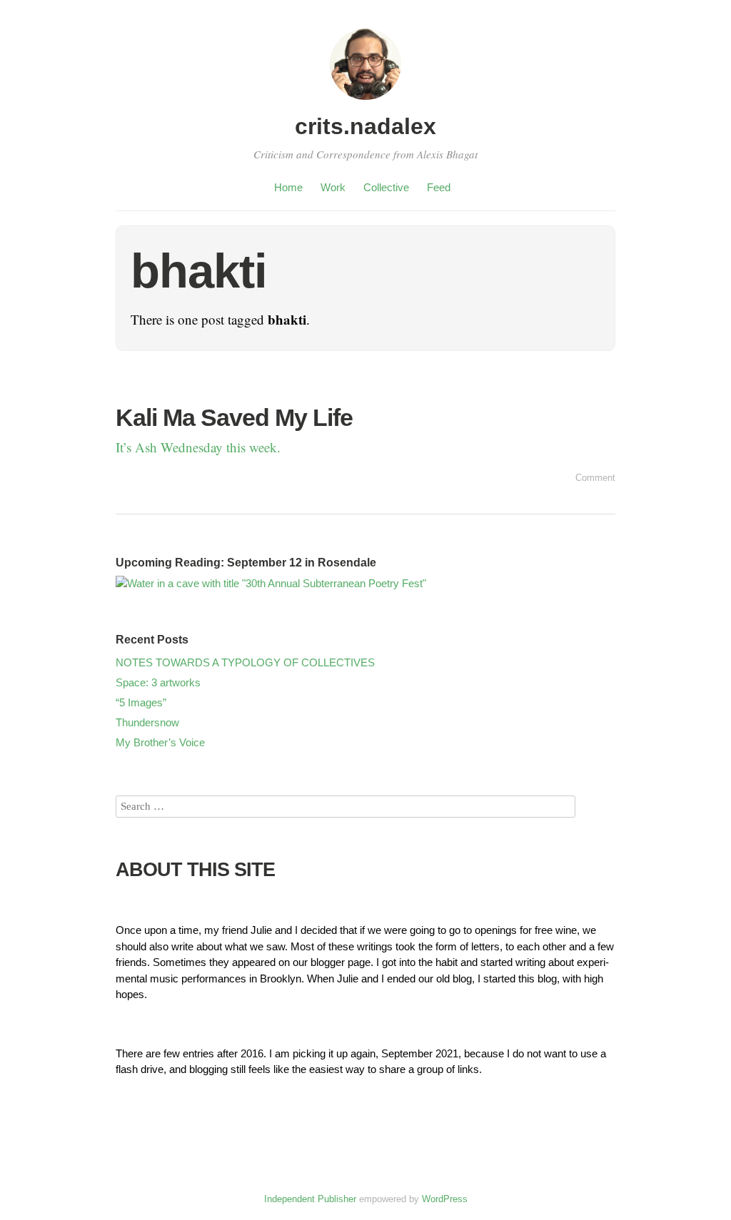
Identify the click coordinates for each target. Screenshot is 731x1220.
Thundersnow (147, 722)
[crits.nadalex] (365, 102)
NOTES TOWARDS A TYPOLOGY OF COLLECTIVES (245, 662)
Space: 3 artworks (158, 682)
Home (288, 187)
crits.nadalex (365, 126)
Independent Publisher (310, 1199)
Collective (386, 187)
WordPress (445, 1199)
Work (333, 187)
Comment (595, 477)
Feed (438, 187)
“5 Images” (141, 702)
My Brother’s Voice (160, 742)
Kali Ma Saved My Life (234, 417)
